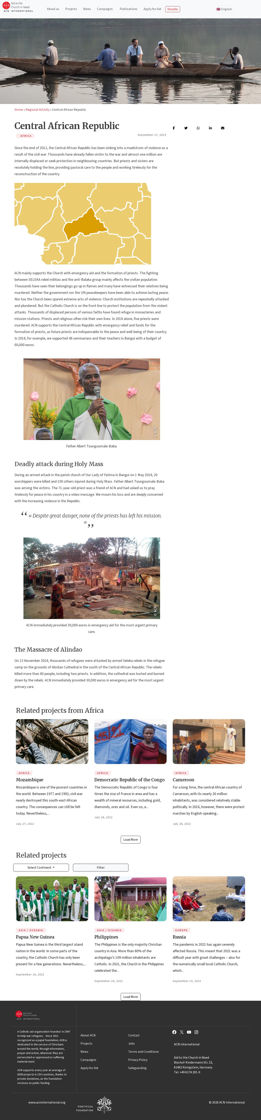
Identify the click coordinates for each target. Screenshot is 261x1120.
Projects (71, 9)
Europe (181, 930)
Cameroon (183, 779)
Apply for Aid (152, 9)
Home (18, 109)
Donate (172, 9)
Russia (179, 937)
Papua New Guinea (35, 937)
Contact (134, 1035)
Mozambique (29, 779)
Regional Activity (38, 109)
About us (53, 9)
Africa (24, 773)
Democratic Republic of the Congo (129, 779)
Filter (101, 867)
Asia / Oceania (31, 930)
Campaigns (105, 9)
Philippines (106, 937)
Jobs (131, 1043)
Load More (130, 839)
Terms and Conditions (143, 1051)
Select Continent (40, 867)
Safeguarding (137, 1068)
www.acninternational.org (46, 1102)
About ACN (88, 1035)
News (87, 9)
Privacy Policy (137, 1060)
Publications (128, 9)
